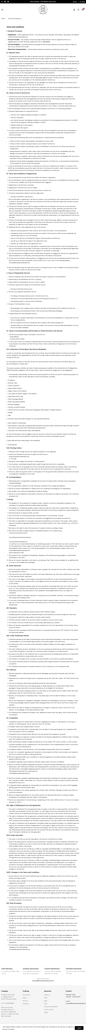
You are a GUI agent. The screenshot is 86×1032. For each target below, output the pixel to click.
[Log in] (74, 10)
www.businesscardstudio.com (18, 541)
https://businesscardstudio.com (18, 37)
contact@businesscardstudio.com (19, 262)
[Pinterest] (8, 2)
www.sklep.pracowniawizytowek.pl (20, 537)
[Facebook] (5, 2)
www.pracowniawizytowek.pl (18, 533)
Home (3, 18)
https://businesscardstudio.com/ (19, 456)
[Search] (78, 10)
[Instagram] (1, 2)
